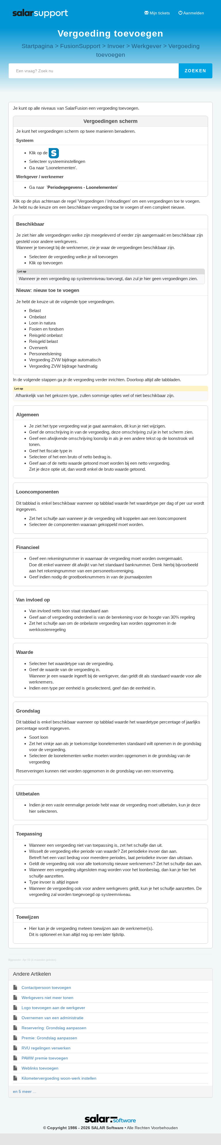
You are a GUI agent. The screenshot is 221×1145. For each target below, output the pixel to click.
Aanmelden (193, 13)
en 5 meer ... (24, 1091)
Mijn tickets (159, 13)
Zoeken (195, 70)
